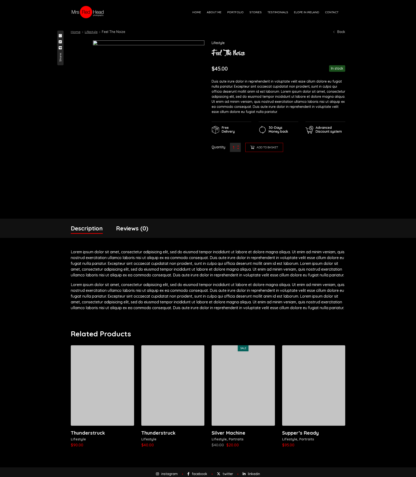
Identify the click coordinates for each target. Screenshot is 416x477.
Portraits (236, 439)
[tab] (87, 228)
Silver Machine (228, 433)
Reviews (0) (132, 228)
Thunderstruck (88, 433)
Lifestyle (91, 32)
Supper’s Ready (300, 433)
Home (75, 32)
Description (87, 228)
